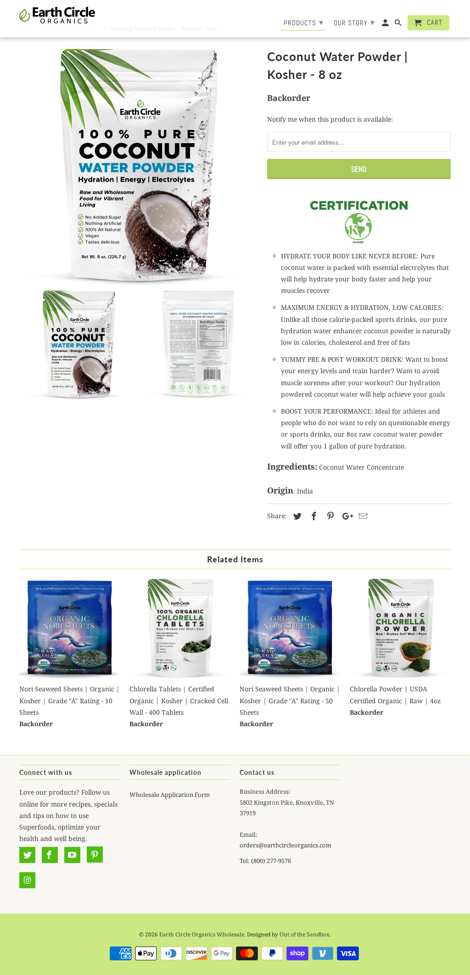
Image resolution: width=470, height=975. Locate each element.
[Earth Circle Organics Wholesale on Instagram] (27, 879)
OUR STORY (354, 22)
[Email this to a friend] (361, 515)
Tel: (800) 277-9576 (265, 861)
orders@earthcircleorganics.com (285, 845)
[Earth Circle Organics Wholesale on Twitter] (27, 854)
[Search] (399, 24)
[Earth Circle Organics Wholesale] (57, 15)
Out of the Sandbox (305, 934)
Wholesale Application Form (169, 794)
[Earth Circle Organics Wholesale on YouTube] (72, 854)
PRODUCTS (304, 22)
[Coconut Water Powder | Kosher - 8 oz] (138, 165)
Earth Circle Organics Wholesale (201, 934)
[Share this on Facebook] (312, 515)
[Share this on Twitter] (296, 515)
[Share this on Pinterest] (329, 515)
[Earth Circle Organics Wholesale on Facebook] (50, 854)
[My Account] (386, 24)
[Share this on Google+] (345, 515)
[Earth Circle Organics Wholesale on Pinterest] (95, 854)
